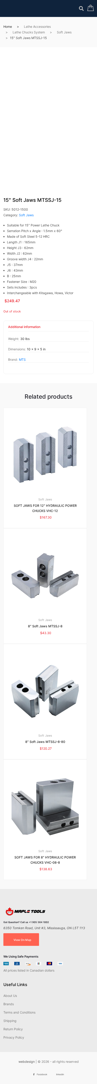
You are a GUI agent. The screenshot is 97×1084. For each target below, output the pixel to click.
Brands (8, 1004)
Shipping (9, 1021)
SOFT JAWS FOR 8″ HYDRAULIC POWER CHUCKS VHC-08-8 (45, 859)
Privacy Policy (13, 1037)
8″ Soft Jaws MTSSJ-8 (45, 626)
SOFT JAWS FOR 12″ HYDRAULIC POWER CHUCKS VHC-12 (45, 508)
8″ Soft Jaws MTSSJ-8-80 (45, 742)
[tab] (24, 328)
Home (7, 26)
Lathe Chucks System (29, 32)
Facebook (42, 1074)
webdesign (26, 1061)
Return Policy (13, 1029)
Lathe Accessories (37, 26)
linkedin (60, 1074)
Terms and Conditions (19, 1012)
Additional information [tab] (24, 327)
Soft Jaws (64, 32)
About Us (10, 996)
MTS (22, 359)
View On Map (22, 940)
